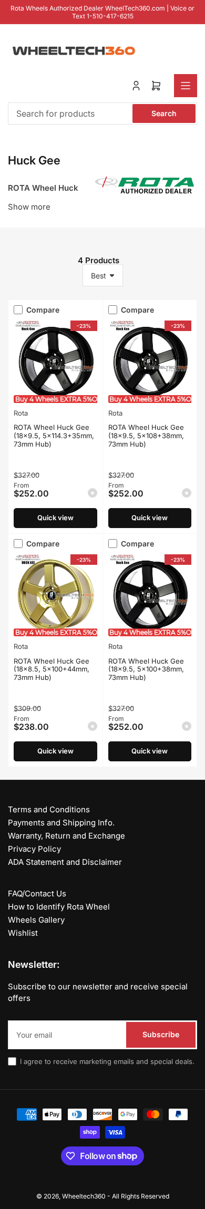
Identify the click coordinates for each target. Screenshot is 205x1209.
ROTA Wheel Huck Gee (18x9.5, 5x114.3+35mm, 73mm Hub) (54, 435)
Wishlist (23, 933)
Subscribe (160, 1034)
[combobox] (102, 113)
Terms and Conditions (49, 809)
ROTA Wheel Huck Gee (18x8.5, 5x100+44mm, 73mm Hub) (51, 669)
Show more (29, 207)
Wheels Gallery (36, 920)
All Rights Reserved (140, 1196)
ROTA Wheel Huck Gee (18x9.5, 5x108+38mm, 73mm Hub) (146, 435)
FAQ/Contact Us (37, 893)
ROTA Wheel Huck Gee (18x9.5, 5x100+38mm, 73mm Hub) (146, 669)
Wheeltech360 (84, 1196)
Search (164, 113)
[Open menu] (185, 85)
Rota (21, 413)
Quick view (55, 517)
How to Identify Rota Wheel (59, 907)
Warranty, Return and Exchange (66, 836)
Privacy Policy (34, 849)
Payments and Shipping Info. (61, 823)
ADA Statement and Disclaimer (65, 862)
